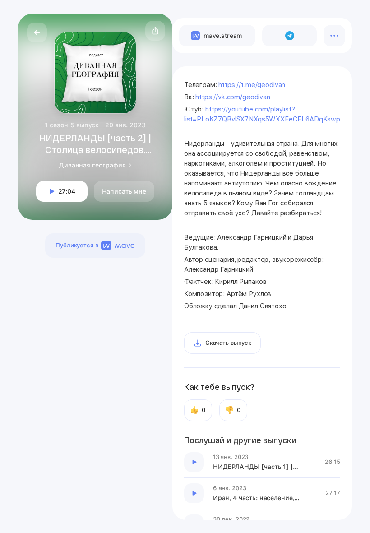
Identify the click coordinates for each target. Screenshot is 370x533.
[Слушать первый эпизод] (194, 462)
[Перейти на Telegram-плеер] (289, 35)
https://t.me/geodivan (251, 85)
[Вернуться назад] (37, 32)
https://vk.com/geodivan (232, 97)
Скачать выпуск (228, 342)
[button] (155, 31)
